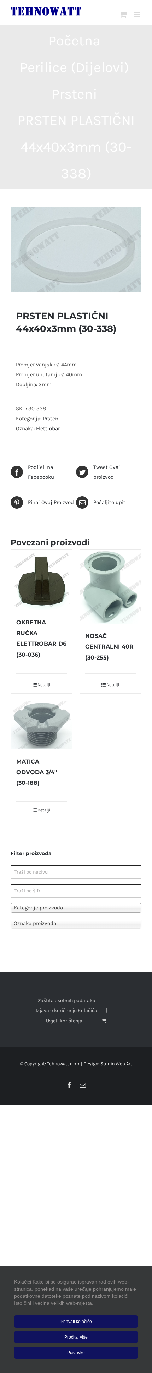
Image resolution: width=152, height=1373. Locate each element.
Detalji (44, 684)
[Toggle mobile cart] (123, 14)
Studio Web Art (116, 1063)
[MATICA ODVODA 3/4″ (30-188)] (41, 725)
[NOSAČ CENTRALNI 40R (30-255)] (110, 587)
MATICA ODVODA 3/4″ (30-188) (36, 772)
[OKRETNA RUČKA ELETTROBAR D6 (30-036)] (41, 580)
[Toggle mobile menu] (137, 14)
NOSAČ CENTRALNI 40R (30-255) (109, 647)
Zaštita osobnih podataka (66, 1000)
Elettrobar (48, 428)
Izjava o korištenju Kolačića (66, 1010)
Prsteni (51, 418)
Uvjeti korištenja (64, 1021)
